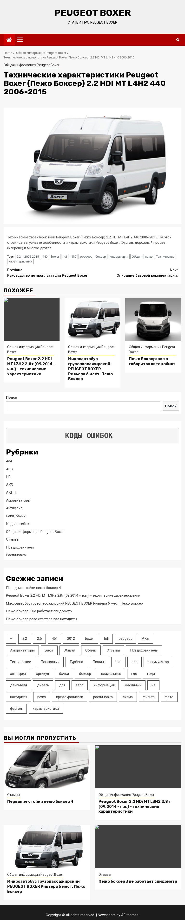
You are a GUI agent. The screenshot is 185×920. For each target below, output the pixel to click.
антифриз (18, 673)
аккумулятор (158, 662)
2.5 (39, 638)
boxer (55, 256)
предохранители (69, 697)
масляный (133, 685)
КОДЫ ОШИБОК (89, 435)
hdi (65, 256)
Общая (136, 256)
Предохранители (20, 547)
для (62, 685)
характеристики (20, 261)
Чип (118, 662)
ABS (9, 469)
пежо (149, 256)
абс (135, 662)
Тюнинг (99, 662)
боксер (100, 256)
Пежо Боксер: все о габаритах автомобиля (152, 361)
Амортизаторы (18, 500)
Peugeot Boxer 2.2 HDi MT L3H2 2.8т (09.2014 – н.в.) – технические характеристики (31, 366)
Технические (165, 256)
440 (44, 256)
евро (80, 685)
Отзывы (12, 539)
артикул (42, 673)
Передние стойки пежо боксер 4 (33, 588)
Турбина (76, 662)
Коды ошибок (17, 524)
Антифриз (14, 508)
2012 (71, 638)
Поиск (11, 397)
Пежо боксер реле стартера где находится (41, 619)
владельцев (111, 673)
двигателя (18, 685)
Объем (91, 650)
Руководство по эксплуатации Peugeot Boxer (47, 273)
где (134, 673)
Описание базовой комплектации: (147, 273)
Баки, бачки (16, 516)
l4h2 (73, 256)
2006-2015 (31, 256)
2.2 (19, 256)
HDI (9, 477)
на (153, 685)
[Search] (178, 39)
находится (18, 697)
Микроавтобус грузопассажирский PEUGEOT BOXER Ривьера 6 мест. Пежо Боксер (90, 369)
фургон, (16, 708)
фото (169, 697)
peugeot (86, 256)
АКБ (9, 485)
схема (128, 697)
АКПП (11, 492)
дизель (43, 685)
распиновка (103, 697)
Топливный (50, 662)
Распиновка (16, 555)
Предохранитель (144, 650)
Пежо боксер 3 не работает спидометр (39, 611)
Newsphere (107, 915)
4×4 (9, 461)
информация (119, 256)
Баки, (49, 650)
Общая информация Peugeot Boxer (31, 65)
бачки (64, 673)
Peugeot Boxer (92, 12)
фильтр (149, 697)
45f (54, 638)
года (151, 673)
